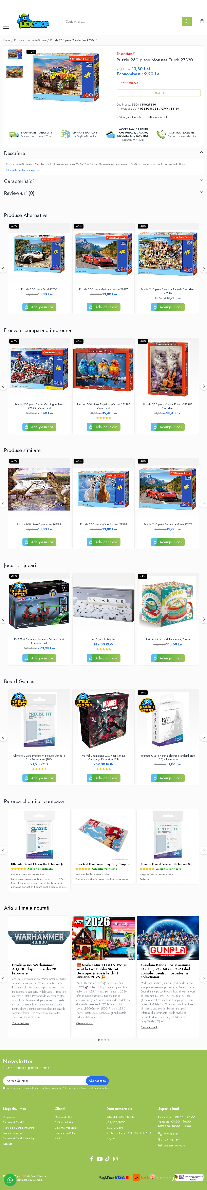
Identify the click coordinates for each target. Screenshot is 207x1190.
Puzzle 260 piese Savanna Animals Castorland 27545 (167, 291)
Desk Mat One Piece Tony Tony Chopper (103, 864)
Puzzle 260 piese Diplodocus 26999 (39, 524)
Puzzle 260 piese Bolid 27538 (39, 289)
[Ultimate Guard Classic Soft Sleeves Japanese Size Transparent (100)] (39, 834)
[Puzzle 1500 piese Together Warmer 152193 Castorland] (103, 369)
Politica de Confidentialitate (95, 1088)
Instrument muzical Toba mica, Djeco (168, 639)
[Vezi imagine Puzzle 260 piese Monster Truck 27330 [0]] (14, 54)
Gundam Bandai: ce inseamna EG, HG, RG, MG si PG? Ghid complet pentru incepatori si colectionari (165, 971)
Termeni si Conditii (13, 1122)
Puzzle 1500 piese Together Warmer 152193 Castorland (103, 406)
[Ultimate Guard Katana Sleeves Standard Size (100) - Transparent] (168, 720)
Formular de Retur (65, 1133)
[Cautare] (187, 21)
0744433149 (171, 1140)
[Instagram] (115, 1159)
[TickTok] (107, 1159)
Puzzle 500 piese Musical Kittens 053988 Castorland (167, 406)
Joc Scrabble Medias (103, 639)
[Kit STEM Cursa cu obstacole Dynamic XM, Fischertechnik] (39, 604)
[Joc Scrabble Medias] (103, 604)
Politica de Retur (64, 1122)
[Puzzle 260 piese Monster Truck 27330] (66, 78)
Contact (7, 1144)
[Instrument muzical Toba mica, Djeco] (168, 604)
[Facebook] (91, 1159)
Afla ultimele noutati (27, 908)
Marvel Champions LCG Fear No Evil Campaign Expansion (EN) (103, 757)
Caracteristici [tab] (19, 181)
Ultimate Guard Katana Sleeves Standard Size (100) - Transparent (168, 757)
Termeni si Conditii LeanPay (18, 1138)
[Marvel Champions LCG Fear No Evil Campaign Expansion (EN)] (103, 720)
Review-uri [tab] (19, 193)
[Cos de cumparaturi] (202, 21)
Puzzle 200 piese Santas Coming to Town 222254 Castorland (39, 406)
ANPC (58, 1138)
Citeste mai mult (20, 1023)
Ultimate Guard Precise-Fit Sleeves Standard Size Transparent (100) (39, 757)
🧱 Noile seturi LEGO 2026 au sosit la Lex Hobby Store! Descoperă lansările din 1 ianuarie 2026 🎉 (101, 971)
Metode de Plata (64, 1117)
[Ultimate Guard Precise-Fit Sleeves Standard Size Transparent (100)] (39, 720)
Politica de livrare (12, 1133)
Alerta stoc (160, 93)
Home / (8, 40)
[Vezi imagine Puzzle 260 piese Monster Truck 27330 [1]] (14, 72)
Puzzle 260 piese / (38, 40)
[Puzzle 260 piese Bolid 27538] (39, 254)
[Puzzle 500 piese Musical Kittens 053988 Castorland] (168, 369)
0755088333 (170, 1134)
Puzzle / (19, 40)
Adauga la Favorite (130, 117)
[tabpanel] (66, 78)
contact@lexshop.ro (174, 1145)
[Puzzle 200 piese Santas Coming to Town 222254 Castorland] (39, 369)
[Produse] (6, 28)
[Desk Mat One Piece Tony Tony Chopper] (103, 834)
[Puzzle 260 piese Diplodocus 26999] (39, 489)
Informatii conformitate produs (23, 170)
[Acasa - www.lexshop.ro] (34, 21)
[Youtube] (99, 1159)
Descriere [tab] (14, 153)
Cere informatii (159, 117)
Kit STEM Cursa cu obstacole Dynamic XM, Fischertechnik (39, 641)
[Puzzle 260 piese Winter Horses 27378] (103, 489)
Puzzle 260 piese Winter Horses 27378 (103, 524)
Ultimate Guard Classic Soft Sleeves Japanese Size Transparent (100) (58, 864)
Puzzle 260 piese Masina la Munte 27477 (103, 289)
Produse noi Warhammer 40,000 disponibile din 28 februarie (34, 969)
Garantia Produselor (66, 1128)
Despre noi (9, 1117)
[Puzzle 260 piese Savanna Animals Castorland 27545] (168, 254)
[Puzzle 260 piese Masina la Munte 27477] (103, 254)
